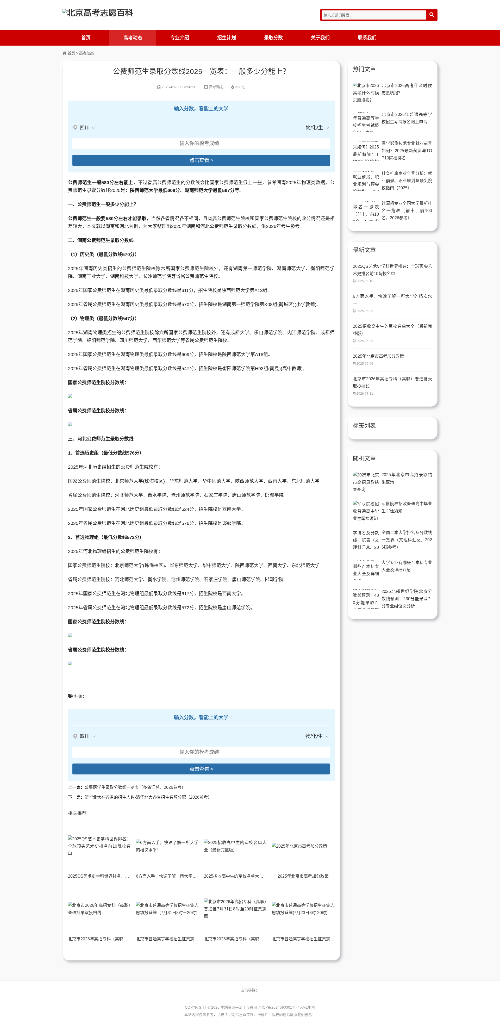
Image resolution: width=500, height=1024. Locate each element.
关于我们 (320, 37)
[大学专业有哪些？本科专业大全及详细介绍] (366, 570)
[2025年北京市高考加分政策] (303, 846)
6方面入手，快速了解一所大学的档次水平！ (176, 876)
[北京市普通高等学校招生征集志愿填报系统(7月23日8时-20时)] (303, 909)
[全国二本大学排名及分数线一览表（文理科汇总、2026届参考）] (366, 540)
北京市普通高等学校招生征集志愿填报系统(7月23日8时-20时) (329, 939)
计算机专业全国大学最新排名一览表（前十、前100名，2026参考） (407, 210)
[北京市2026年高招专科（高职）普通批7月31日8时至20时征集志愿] (235, 909)
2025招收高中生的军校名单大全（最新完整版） (248, 876)
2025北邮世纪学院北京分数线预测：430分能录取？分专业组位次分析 (407, 598)
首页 (86, 37)
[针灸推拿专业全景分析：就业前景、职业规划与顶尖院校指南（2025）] (366, 181)
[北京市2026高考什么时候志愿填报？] (366, 93)
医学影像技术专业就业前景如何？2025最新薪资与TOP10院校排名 (407, 150)
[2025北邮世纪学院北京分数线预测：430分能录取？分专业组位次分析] (366, 599)
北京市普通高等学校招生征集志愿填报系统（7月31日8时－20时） (197, 939)
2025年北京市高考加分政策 (303, 876)
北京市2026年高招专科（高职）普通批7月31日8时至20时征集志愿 (265, 939)
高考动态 (132, 37)
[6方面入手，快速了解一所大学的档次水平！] (167, 846)
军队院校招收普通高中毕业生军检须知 (407, 507)
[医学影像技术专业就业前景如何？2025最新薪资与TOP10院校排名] (366, 151)
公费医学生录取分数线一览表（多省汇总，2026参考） (135, 787)
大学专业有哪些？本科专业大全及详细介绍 (407, 566)
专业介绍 (179, 37)
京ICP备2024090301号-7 (278, 1007)
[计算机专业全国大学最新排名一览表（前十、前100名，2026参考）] (366, 211)
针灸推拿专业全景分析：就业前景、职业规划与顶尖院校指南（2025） (407, 180)
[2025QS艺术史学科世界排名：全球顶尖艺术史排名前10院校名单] (99, 846)
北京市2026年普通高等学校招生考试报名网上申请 (407, 118)
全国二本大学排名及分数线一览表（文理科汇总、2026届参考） (407, 539)
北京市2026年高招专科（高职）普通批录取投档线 (114, 939)
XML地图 (307, 1007)
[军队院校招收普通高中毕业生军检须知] (366, 511)
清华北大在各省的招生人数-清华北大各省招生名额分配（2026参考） (148, 797)
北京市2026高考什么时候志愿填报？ (407, 89)
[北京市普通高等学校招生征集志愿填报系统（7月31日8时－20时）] (167, 909)
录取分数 (273, 37)
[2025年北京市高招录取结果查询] (366, 482)
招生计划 (226, 37)
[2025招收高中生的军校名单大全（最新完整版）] (235, 846)
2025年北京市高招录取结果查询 (407, 478)
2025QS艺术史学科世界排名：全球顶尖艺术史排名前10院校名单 (128, 876)
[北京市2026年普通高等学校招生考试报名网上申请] (366, 122)
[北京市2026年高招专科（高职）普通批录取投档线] (99, 909)
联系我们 (367, 37)
